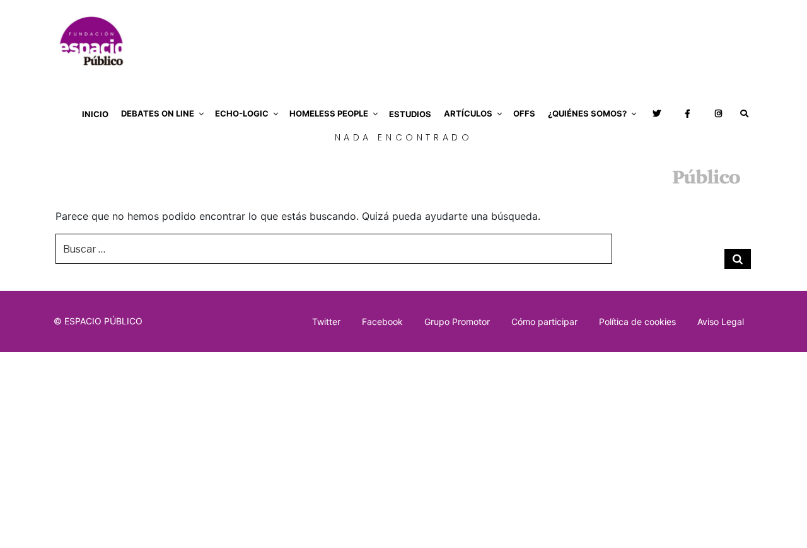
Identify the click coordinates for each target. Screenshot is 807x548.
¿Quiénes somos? (587, 113)
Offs (524, 113)
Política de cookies (637, 321)
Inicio (95, 114)
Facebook (382, 321)
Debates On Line (157, 113)
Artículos (468, 113)
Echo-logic (242, 113)
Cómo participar (544, 321)
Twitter (326, 321)
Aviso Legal (720, 321)
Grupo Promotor (457, 321)
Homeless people (328, 113)
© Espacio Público (98, 321)
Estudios (410, 114)
